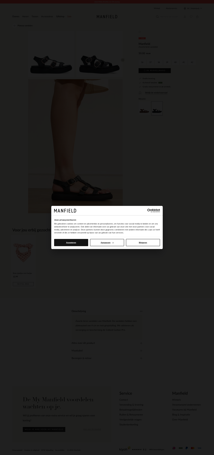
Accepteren (71, 243)
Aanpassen (105, 243)
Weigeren (143, 243)
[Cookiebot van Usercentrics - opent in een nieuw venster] (149, 211)
